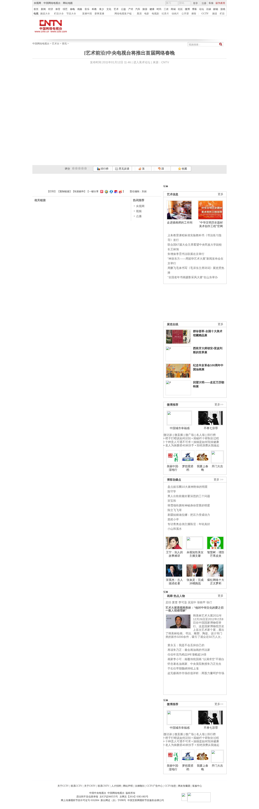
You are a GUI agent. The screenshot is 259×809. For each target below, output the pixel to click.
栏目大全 (59, 13)
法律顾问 (139, 785)
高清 (139, 13)
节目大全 (71, 13)
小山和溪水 (175, 528)
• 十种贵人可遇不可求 (177, 442)
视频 (139, 211)
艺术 (116, 9)
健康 (152, 9)
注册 (204, 3)
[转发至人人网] (111, 191)
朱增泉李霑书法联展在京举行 (186, 254)
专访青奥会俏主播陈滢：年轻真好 (189, 524)
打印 (51, 191)
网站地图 (68, 3)
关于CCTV (63, 785)
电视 (36, 13)
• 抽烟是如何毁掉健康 (205, 442)
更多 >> (218, 479)
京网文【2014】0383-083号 (134, 796)
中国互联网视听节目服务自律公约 (145, 800)
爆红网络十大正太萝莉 (215, 581)
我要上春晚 (202, 468)
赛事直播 (99, 13)
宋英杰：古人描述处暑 (174, 581)
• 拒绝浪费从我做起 (207, 445)
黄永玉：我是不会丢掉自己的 (186, 645)
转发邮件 (79, 191)
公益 (123, 9)
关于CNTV (90, 785)
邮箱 (215, 9)
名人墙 (200, 434)
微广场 (189, 434)
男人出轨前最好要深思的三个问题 (189, 496)
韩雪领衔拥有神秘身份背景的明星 (189, 505)
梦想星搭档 (187, 468)
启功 (168, 602)
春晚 (72, 9)
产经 (130, 9)
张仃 (209, 602)
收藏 (184, 168)
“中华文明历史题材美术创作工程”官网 (211, 224)
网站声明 (128, 785)
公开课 (185, 13)
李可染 (182, 602)
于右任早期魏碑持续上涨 (183, 668)
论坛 (201, 9)
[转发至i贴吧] (115, 191)
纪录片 (165, 13)
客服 (211, 3)
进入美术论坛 (141, 62)
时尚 (159, 9)
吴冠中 (192, 602)
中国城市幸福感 (180, 428)
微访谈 (167, 434)
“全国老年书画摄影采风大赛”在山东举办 (193, 277)
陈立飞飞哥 (175, 510)
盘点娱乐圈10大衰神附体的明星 (188, 486)
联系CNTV (103, 785)
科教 (94, 9)
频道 (214, 13)
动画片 (175, 13)
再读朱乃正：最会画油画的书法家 (189, 649)
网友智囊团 (184, 785)
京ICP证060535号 (109, 796)
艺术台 (55, 43)
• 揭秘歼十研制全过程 (205, 438)
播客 (193, 13)
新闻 (43, 9)
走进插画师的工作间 (179, 222)
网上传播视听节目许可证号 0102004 (80, 800)
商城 (173, 9)
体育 (57, 9)
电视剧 (155, 13)
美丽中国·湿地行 (173, 468)
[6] (79, 168)
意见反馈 (123, 168)
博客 (194, 9)
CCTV (205, 13)
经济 (50, 9)
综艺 (65, 9)
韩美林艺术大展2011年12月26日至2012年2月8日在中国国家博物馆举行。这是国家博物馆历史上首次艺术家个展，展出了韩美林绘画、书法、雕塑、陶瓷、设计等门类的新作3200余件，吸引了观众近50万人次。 (195, 626)
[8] (82, 168)
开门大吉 (217, 466)
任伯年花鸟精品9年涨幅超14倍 (187, 654)
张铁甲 (201, 602)
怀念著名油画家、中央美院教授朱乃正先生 (194, 663)
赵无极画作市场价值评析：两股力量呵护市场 (196, 673)
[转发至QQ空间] (106, 191)
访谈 (208, 9)
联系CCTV (76, 785)
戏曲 (79, 9)
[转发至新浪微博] (120, 191)
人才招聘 (116, 785)
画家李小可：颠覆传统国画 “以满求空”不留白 (196, 659)
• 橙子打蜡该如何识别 (177, 438)
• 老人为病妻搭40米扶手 (178, 445)
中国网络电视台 (52, 3)
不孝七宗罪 (211, 428)
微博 (187, 9)
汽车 (137, 9)
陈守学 (172, 491)
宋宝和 (172, 500)
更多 (220, 194)
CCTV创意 (170, 785)
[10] (85, 168)
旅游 (144, 9)
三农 (166, 9)
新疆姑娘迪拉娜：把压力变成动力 (189, 514)
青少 (101, 9)
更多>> (218, 404)
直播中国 (87, 13)
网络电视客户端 (123, 13)
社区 (180, 9)
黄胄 (175, 602)
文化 (108, 9)
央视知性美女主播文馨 (195, 554)
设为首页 (220, 3)
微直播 (178, 434)
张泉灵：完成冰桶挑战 (195, 581)
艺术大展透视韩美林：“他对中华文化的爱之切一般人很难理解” (195, 609)
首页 (36, 9)
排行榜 (104, 168)
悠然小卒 (173, 519)
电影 (146, 13)
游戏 (222, 9)
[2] (73, 168)
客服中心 (197, 785)
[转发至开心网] (101, 191)
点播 (139, 216)
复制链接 (64, 191)
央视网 (37, 3)
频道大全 (45, 13)
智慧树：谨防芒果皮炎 (215, 554)
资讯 (64, 43)
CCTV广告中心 (154, 785)
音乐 (87, 9)
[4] (76, 168)
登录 (195, 3)
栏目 (222, 13)
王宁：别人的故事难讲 (174, 554)
